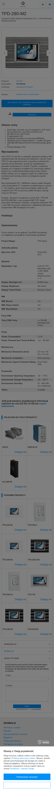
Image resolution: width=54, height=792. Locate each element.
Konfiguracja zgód (27, 785)
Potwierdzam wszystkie (27, 777)
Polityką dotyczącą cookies (23, 758)
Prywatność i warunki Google (22, 769)
